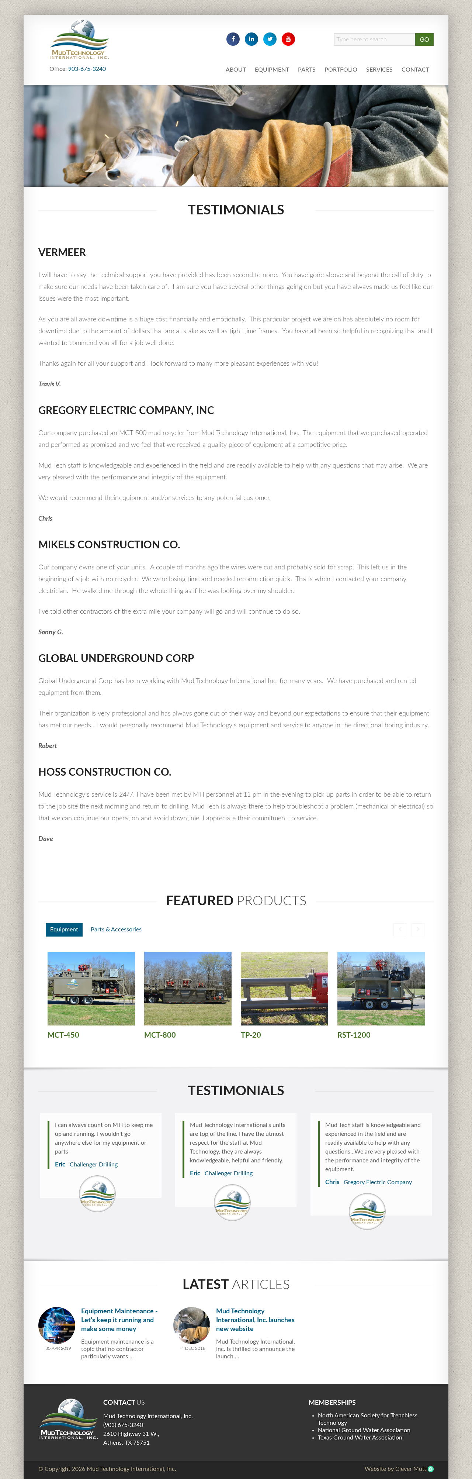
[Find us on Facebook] (233, 39)
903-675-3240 (87, 69)
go (424, 39)
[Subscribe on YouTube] (288, 39)
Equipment (272, 70)
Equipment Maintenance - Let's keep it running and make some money (119, 1320)
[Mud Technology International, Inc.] (68, 1419)
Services (379, 70)
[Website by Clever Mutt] (431, 1469)
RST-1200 (354, 1035)
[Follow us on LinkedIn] (251, 39)
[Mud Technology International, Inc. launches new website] (191, 1325)
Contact (415, 70)
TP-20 (251, 1035)
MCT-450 (63, 1035)
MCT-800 (160, 1035)
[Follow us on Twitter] (270, 39)
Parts (307, 70)
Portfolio (340, 70)
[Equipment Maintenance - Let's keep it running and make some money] (56, 1325)
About (236, 70)
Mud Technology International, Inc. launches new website (255, 1320)
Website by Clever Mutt (395, 1469)
